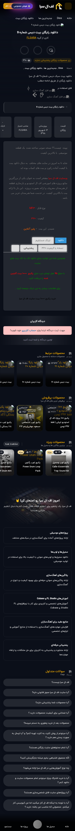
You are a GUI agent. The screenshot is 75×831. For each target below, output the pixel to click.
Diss (59, 18)
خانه (69, 18)
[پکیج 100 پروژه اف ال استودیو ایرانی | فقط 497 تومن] (59, 418)
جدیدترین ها (45, 18)
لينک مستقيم (43, 240)
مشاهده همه (11, 444)
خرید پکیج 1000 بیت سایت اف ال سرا (37, 298)
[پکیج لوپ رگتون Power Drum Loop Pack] (30, 462)
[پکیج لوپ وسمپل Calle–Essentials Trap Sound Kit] (59, 462)
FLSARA (31, 38)
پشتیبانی (29, 248)
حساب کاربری (29, 330)
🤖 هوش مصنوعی (22, 6)
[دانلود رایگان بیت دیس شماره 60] (30, 374)
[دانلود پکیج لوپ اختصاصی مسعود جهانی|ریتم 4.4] (30, 418)
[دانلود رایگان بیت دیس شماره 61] (59, 374)
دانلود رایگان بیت (24, 18)
